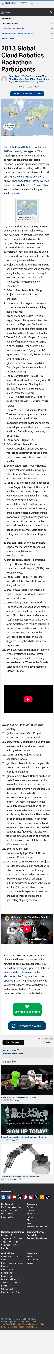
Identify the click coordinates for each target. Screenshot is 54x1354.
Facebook (9, 1197)
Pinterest (25, 1197)
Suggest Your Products (11, 1238)
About (29, 1256)
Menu (7, 12)
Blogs (29, 1220)
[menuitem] (27, 18)
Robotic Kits (6, 1273)
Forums (30, 1210)
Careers (30, 1263)
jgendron (16, 1140)
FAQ (29, 1223)
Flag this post (47, 1039)
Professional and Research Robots (17, 33)
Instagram (31, 1197)
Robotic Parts (7, 1269)
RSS (42, 1197)
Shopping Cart (7, 1217)
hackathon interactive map (34, 180)
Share (39, 93)
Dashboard (32, 1207)
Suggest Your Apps (9, 1241)
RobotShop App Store (10, 1292)
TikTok (47, 1197)
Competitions (43, 79)
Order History (7, 1214)
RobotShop (30, 79)
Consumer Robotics (11, 23)
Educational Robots (10, 1279)
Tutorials (31, 1214)
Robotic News (8, 38)
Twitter (20, 1197)
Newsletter (3, 1197)
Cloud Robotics (16, 79)
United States (23, 1324)
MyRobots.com (41, 82)
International (31, 1327)
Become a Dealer (8, 1235)
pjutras (16, 1100)
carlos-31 (39, 76)
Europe (14, 1327)
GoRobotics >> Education (13, 28)
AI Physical (7, 18)
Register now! (11, 193)
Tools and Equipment (10, 1282)
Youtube (14, 1197)
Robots (30, 1217)
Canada (33, 1324)
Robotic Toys (7, 1276)
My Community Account (12, 1207)
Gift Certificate (7, 1289)
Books (4, 1286)
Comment (27, 93)
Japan (21, 1327)
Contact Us (32, 1235)
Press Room (32, 1259)
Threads (36, 1197)
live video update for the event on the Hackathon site (27, 972)
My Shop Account (9, 1210)
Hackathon (30, 82)
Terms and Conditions (37, 1227)
